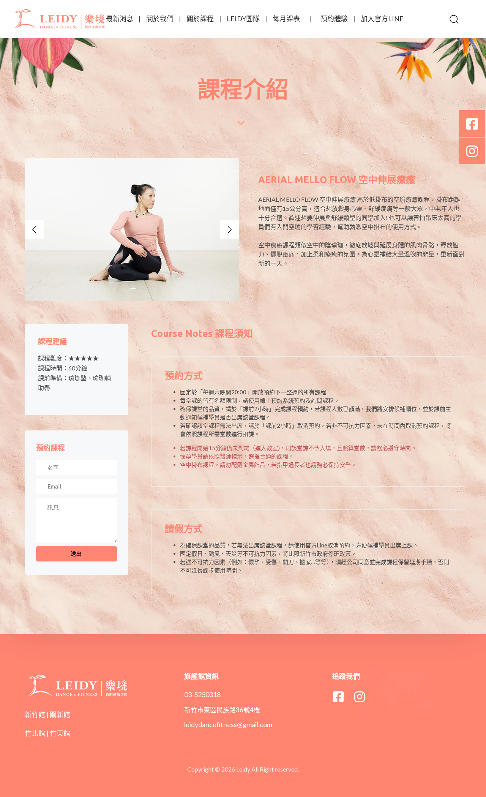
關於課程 (200, 18)
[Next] (229, 229)
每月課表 (286, 18)
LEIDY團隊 (243, 18)
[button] (453, 19)
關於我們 (160, 18)
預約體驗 (334, 18)
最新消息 (119, 18)
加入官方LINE (382, 18)
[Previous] (34, 229)
